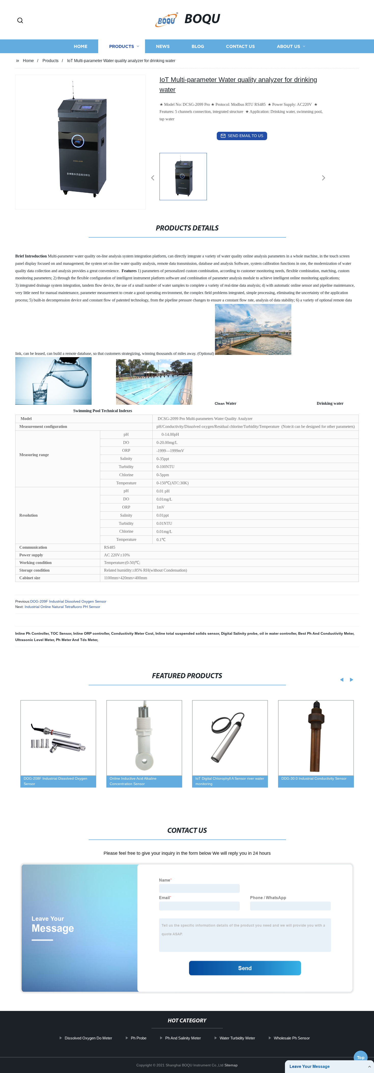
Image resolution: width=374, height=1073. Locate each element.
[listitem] (187, 175)
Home (80, 46)
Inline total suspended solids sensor (187, 633)
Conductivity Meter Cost (132, 633)
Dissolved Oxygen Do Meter (88, 1038)
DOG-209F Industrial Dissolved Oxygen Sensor (68, 601)
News (163, 46)
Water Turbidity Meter (237, 1038)
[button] (20, 21)
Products (121, 46)
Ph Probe (138, 1038)
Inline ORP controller (91, 633)
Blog (198, 46)
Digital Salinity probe (239, 633)
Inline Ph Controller (32, 633)
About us (288, 46)
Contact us (240, 46)
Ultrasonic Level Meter (34, 640)
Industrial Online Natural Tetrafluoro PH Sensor (62, 607)
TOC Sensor (61, 633)
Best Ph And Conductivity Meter (325, 633)
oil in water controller (278, 633)
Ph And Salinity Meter (183, 1038)
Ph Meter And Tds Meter (76, 640)
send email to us (245, 136)
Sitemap (231, 1065)
